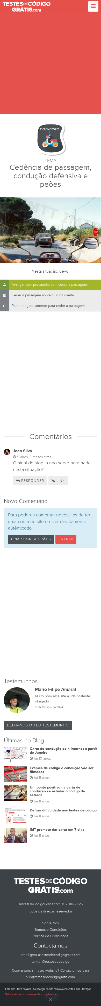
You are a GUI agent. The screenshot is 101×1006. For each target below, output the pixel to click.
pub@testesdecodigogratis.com (50, 977)
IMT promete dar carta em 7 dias (57, 829)
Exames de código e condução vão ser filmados (61, 770)
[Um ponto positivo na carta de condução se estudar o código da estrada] (15, 793)
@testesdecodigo (55, 961)
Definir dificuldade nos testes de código (63, 810)
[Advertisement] (50, 63)
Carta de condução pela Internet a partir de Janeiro (63, 751)
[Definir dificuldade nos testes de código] (15, 816)
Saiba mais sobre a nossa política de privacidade (31, 994)
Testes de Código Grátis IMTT (27, 6)
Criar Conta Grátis (31, 539)
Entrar (66, 539)
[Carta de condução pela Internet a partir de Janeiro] (15, 754)
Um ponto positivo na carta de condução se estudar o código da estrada (57, 791)
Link (60, 481)
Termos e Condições (50, 929)
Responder (32, 481)
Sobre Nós (50, 923)
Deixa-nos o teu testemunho (38, 725)
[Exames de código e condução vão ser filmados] (15, 774)
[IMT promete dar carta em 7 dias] (15, 835)
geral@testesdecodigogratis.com (55, 955)
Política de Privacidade (50, 936)
